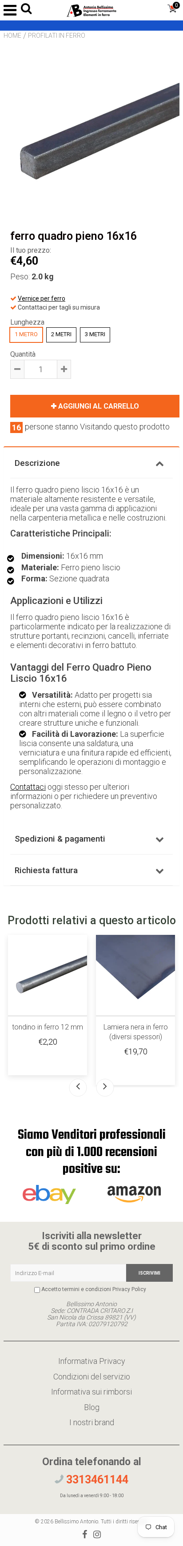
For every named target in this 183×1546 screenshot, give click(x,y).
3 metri (95, 334)
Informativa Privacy (91, 1361)
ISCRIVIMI (149, 1273)
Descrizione (37, 463)
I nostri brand (91, 1422)
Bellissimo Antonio (76, 1521)
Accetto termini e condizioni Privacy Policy (93, 1289)
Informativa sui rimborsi (91, 1391)
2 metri (61, 334)
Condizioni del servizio (91, 1376)
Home (12, 35)
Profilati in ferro (56, 35)
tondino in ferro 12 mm (47, 1027)
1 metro (26, 334)
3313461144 (96, 1479)
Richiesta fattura (46, 870)
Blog (91, 1407)
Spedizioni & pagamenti (60, 839)
